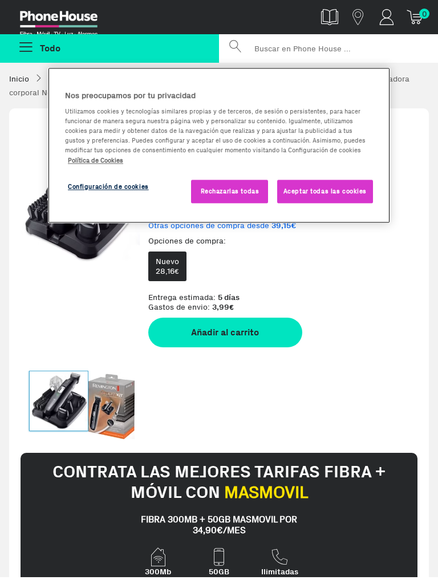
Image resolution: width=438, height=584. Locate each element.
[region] (219, 145)
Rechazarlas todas (230, 191)
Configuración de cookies (108, 186)
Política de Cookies (95, 160)
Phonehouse (67, 19)
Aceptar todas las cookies (325, 191)
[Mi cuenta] (386, 17)
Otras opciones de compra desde (222, 225)
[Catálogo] (329, 17)
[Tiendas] (358, 17)
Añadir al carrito (225, 332)
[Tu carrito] (415, 17)
